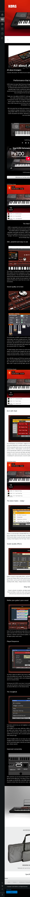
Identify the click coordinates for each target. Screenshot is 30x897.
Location (2, 886)
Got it (11, 892)
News (2, 882)
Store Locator (2, 38)
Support (2, 33)
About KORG (2, 894)
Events (2, 29)
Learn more (8, 889)
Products (2, 19)
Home (2, 15)
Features (2, 24)
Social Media (2, 889)
